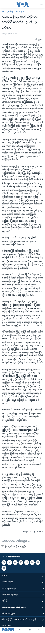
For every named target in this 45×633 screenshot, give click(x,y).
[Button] (40, 39)
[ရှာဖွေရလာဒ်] (39, 630)
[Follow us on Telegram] (26, 562)
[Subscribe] (4, 568)
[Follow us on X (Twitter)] (9, 562)
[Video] (20, 630)
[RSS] (32, 562)
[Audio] (29, 630)
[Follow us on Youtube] (15, 562)
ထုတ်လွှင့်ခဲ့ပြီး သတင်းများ (13, 11)
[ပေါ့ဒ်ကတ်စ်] (38, 562)
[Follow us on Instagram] (20, 562)
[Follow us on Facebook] (4, 562)
